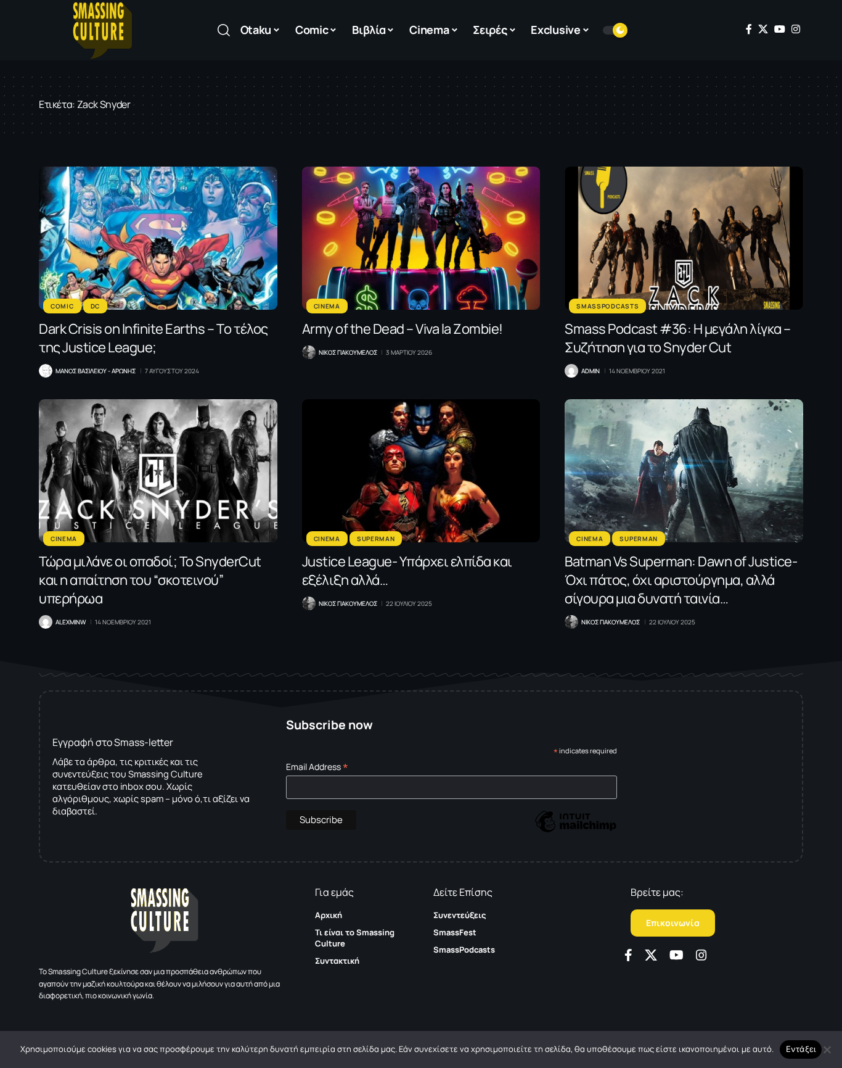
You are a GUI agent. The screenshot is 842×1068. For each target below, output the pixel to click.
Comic (62, 306)
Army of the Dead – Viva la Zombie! (402, 329)
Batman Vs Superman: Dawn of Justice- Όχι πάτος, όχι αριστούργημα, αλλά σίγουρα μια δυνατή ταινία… (681, 580)
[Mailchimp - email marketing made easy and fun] (575, 831)
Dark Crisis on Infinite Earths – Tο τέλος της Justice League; (153, 338)
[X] (763, 29)
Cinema (327, 306)
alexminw (70, 622)
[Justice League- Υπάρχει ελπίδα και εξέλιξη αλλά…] (421, 470)
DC (95, 306)
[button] (224, 30)
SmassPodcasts (607, 306)
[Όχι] (826, 1049)
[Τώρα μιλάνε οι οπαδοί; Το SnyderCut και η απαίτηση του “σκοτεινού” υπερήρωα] (158, 470)
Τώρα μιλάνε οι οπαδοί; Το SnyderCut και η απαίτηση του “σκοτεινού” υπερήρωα (150, 580)
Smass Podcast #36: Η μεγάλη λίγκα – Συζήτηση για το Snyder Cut (678, 338)
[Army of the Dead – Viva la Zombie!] (421, 238)
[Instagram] (795, 29)
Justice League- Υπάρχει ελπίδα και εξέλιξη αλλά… (407, 570)
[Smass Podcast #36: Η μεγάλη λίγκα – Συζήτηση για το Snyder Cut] (684, 238)
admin (590, 370)
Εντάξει (801, 1049)
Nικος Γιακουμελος (348, 352)
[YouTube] (779, 29)
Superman (376, 538)
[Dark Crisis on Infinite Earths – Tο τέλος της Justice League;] (158, 238)
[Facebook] (749, 29)
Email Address (317, 767)
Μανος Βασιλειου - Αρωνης (95, 370)
